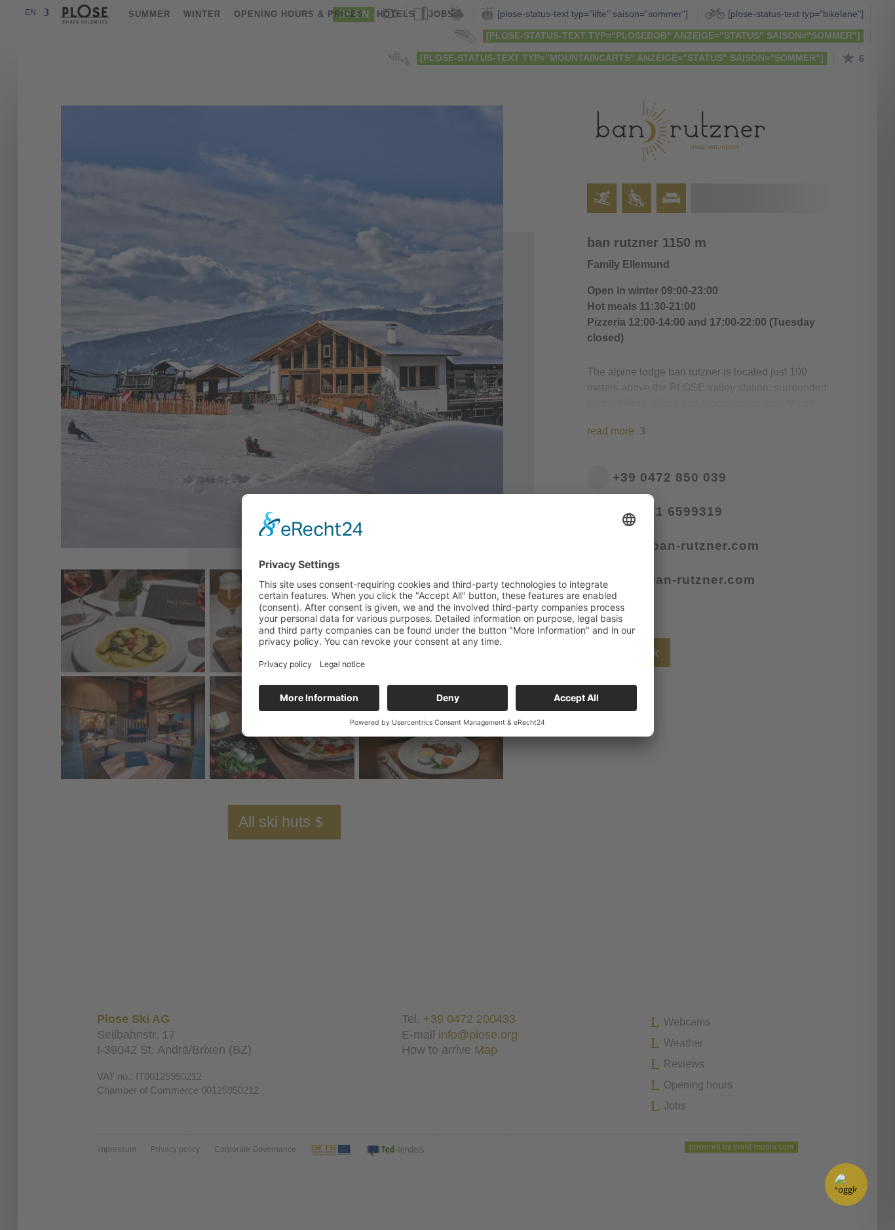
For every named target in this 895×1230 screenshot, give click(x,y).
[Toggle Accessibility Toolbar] (846, 1184)
